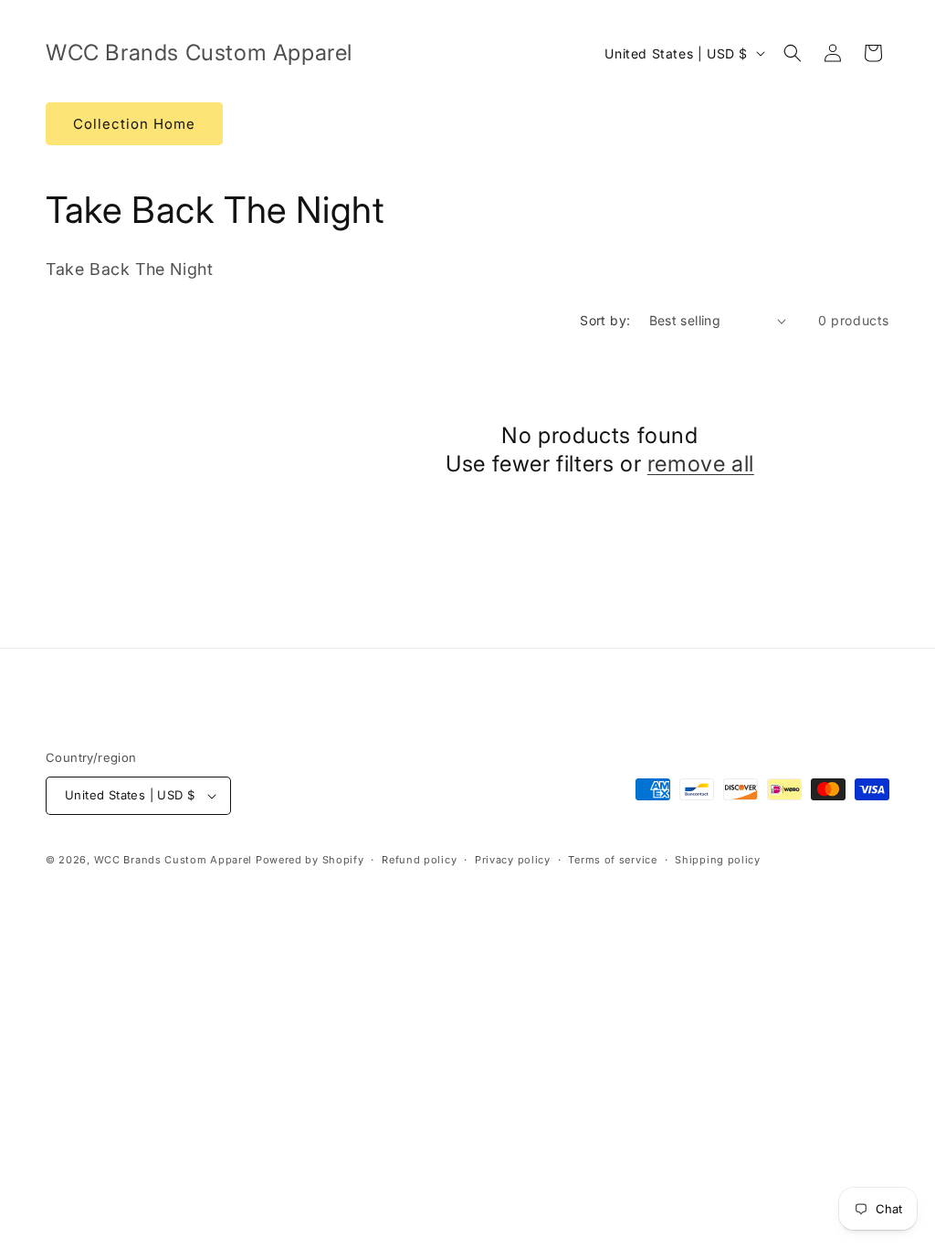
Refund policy (419, 859)
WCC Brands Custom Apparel (173, 859)
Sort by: (605, 320)
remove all (700, 463)
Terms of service (612, 859)
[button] (792, 53)
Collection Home (134, 123)
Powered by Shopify (310, 859)
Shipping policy (718, 859)
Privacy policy (513, 859)
